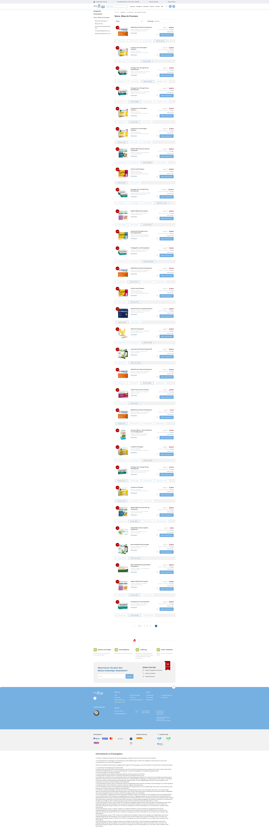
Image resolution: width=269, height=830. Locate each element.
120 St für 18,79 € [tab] (134, 41)
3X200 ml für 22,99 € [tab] (136, 558)
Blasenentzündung (100, 21)
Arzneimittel (98, 14)
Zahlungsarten (149, 699)
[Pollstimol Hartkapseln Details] (145, 333)
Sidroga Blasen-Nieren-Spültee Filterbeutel (139, 528)
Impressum (132, 697)
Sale (162, 6)
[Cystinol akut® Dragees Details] (145, 173)
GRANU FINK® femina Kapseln (139, 211)
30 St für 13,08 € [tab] (122, 224)
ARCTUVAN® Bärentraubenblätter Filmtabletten (140, 565)
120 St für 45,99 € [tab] (147, 224)
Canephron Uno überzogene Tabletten (139, 48)
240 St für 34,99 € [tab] (147, 41)
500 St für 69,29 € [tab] (160, 41)
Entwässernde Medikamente (103, 26)
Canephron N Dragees (137, 447)
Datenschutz (117, 697)
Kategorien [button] (139, 6)
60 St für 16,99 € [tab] (122, 342)
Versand (172, 29)
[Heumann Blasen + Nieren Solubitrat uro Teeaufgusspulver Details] (145, 435)
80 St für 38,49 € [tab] (134, 162)
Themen (157, 6)
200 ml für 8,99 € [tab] (122, 558)
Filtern (118, 21)
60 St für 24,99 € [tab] (134, 224)
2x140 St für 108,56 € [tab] (161, 162)
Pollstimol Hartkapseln (137, 329)
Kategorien (97, 11)
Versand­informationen (166, 695)
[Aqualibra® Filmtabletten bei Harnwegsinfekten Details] (145, 236)
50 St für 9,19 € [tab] (121, 41)
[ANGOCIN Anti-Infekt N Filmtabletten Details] (145, 32)
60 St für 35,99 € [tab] (134, 61)
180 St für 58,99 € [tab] (135, 322)
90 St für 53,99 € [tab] (147, 61)
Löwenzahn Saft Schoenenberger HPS (141, 349)
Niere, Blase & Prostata (101, 17)
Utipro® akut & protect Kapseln (140, 389)
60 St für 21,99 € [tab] (122, 460)
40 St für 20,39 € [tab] (122, 162)
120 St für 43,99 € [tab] (122, 322)
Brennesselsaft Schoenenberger (140, 544)
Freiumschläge (149, 697)
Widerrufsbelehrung (119, 699)
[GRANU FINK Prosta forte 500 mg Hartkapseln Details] (145, 153)
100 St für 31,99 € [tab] (134, 182)
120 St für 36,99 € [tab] (134, 460)
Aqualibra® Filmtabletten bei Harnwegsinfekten (139, 232)
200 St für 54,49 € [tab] (147, 460)
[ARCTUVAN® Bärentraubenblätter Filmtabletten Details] (145, 569)
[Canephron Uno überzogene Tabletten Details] (145, 52)
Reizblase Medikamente (101, 33)
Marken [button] (152, 6)
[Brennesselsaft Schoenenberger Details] (145, 549)
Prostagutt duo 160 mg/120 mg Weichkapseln (139, 68)
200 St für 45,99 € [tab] (147, 342)
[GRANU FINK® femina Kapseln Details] (145, 215)
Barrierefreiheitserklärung (136, 699)
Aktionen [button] (132, 6)
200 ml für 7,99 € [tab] (122, 363)
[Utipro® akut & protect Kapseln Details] (145, 394)
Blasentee (97, 23)
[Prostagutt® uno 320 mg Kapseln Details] (145, 252)
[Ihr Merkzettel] (166, 6)
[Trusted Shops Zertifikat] (96, 713)
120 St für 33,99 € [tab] (134, 342)
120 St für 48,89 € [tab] (134, 81)
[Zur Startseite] (99, 6)
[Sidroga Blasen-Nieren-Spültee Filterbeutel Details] (145, 532)
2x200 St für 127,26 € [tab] (162, 81)
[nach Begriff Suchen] (108, 6)
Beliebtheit (154, 21)
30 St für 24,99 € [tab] (134, 403)
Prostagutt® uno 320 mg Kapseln (140, 248)
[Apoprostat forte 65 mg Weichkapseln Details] (145, 313)
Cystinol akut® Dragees (137, 169)
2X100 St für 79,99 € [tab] (148, 261)
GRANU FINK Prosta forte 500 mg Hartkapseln (140, 149)
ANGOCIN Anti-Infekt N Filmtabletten (141, 27)
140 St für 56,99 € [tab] (147, 162)
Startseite (117, 12)
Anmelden (129, 676)
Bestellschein (164, 697)
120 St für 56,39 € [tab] (134, 261)
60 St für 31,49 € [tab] (122, 261)
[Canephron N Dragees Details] (145, 451)
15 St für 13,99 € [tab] (122, 403)
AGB (116, 695)
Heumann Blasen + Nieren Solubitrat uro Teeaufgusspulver (141, 431)
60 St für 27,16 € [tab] (122, 81)
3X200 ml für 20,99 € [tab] (136, 363)
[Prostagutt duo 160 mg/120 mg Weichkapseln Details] (145, 72)
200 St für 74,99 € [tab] (147, 81)
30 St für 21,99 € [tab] (122, 61)
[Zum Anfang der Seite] (173, 687)
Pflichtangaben (134, 33)
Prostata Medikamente (101, 31)
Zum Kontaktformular (120, 713)
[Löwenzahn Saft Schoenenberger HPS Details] (145, 354)
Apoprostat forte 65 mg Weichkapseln (141, 308)
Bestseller (146, 6)
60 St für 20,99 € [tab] (122, 182)
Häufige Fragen (149, 695)
